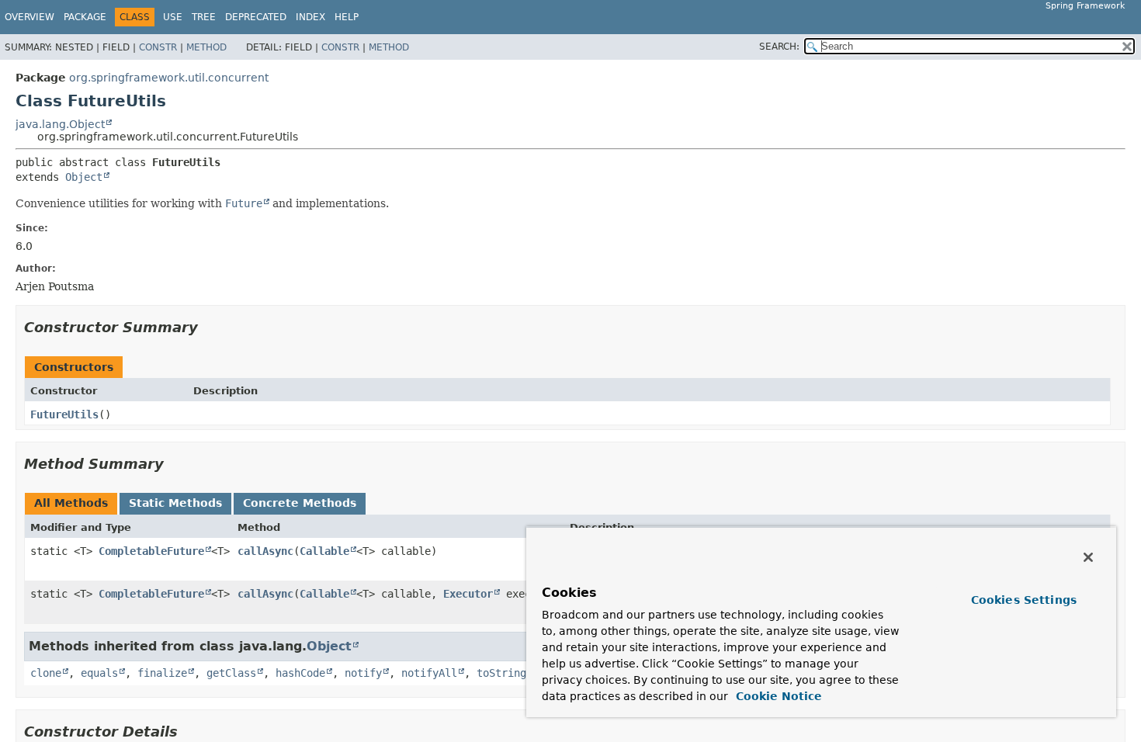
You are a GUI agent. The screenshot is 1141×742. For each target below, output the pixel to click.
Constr (158, 47)
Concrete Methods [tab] (299, 503)
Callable (324, 551)
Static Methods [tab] (175, 503)
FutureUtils (64, 414)
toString (501, 673)
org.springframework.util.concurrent (169, 77)
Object (83, 177)
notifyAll (429, 673)
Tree (204, 17)
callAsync (265, 551)
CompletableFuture (151, 551)
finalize (162, 673)
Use (172, 17)
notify (363, 673)
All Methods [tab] (71, 503)
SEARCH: (779, 46)
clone (45, 673)
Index (310, 17)
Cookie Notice (777, 696)
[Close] (1088, 557)
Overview (29, 17)
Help (347, 17)
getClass (231, 673)
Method (206, 47)
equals (99, 673)
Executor (468, 594)
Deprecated (255, 17)
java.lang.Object (60, 124)
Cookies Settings (1024, 600)
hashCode (300, 673)
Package (85, 17)
